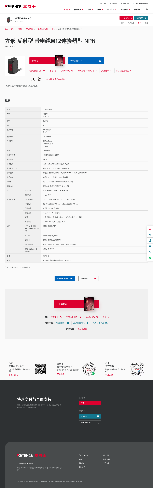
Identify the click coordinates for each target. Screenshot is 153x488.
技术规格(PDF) (35, 70)
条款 (80, 459)
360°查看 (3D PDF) (86, 70)
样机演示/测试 (79, 323)
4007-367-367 (142, 3)
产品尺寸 (105, 70)
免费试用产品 (98, 323)
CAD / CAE (65, 70)
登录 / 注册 (103, 3)
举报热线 (106, 455)
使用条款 (106, 463)
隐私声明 (106, 459)
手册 (51, 70)
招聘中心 (114, 3)
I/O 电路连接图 (122, 70)
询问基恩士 (61, 323)
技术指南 (54, 316)
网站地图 (82, 467)
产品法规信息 (83, 455)
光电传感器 (82, 329)
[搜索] (147, 9)
